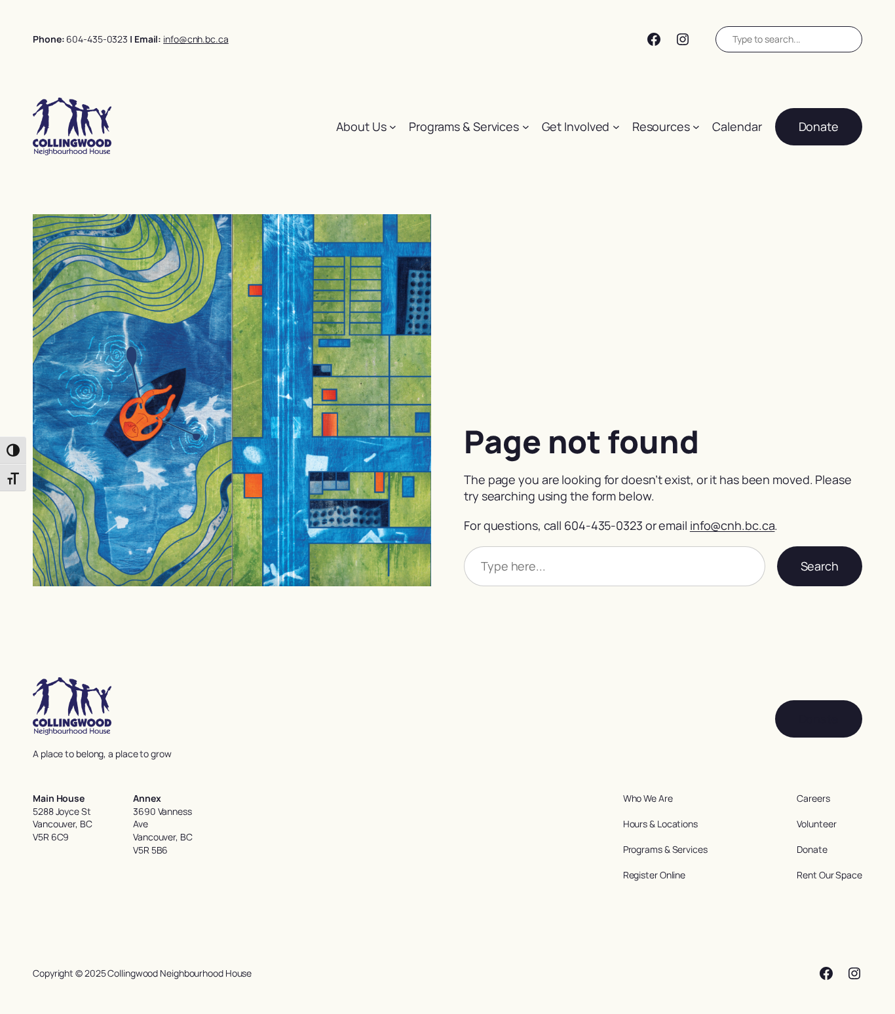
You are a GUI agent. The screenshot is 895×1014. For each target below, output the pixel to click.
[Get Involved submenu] (616, 126)
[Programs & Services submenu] (525, 126)
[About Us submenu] (392, 126)
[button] (818, 126)
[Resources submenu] (696, 126)
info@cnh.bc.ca (196, 39)
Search (820, 566)
